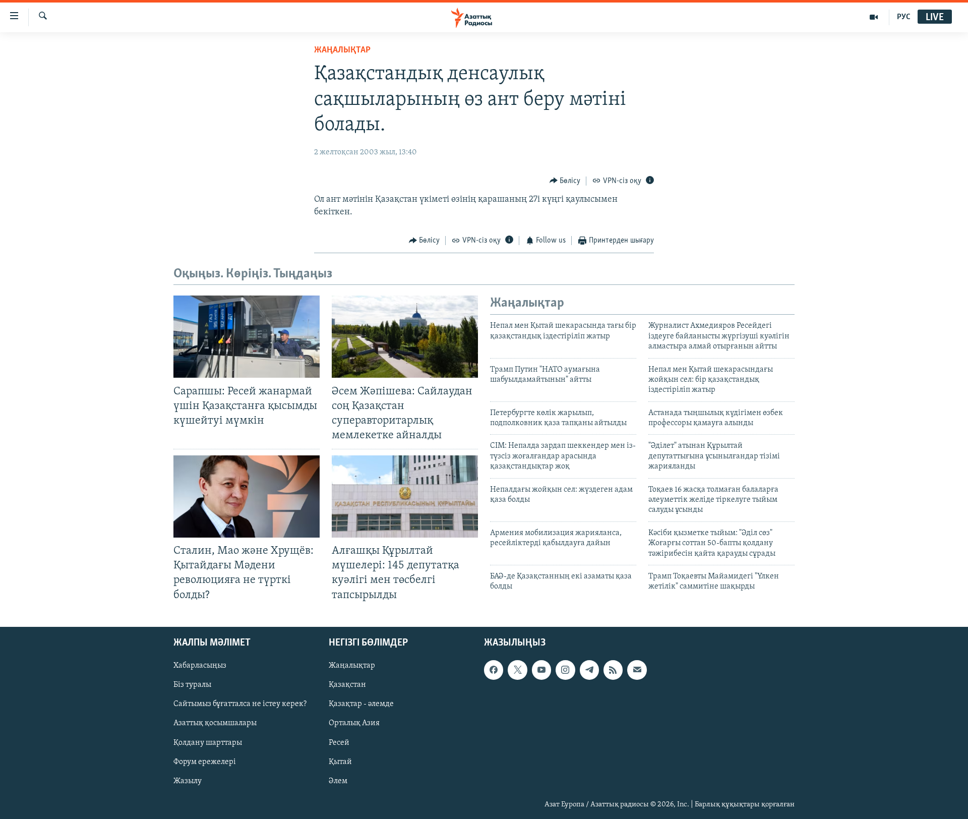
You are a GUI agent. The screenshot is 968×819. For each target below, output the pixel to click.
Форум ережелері (204, 761)
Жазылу (187, 781)
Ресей (339, 742)
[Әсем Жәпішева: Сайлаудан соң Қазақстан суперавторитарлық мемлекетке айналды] (405, 337)
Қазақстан (347, 685)
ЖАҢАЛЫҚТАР (342, 50)
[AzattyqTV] (874, 17)
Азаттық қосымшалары (215, 723)
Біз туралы (192, 685)
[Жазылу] (636, 669)
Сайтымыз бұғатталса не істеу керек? (240, 704)
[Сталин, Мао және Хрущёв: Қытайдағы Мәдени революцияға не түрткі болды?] (246, 496)
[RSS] (613, 669)
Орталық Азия (354, 723)
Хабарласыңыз (199, 666)
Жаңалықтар (352, 666)
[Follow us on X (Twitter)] (517, 669)
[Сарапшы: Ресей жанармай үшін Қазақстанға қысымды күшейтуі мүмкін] (246, 337)
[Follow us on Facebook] (493, 669)
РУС (904, 17)
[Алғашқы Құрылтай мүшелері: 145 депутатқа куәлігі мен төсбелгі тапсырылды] (405, 496)
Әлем (338, 781)
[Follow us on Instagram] (565, 669)
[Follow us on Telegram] (589, 669)
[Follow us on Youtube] (541, 669)
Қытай (340, 761)
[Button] (565, 181)
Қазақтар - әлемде (361, 704)
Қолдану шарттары (207, 742)
